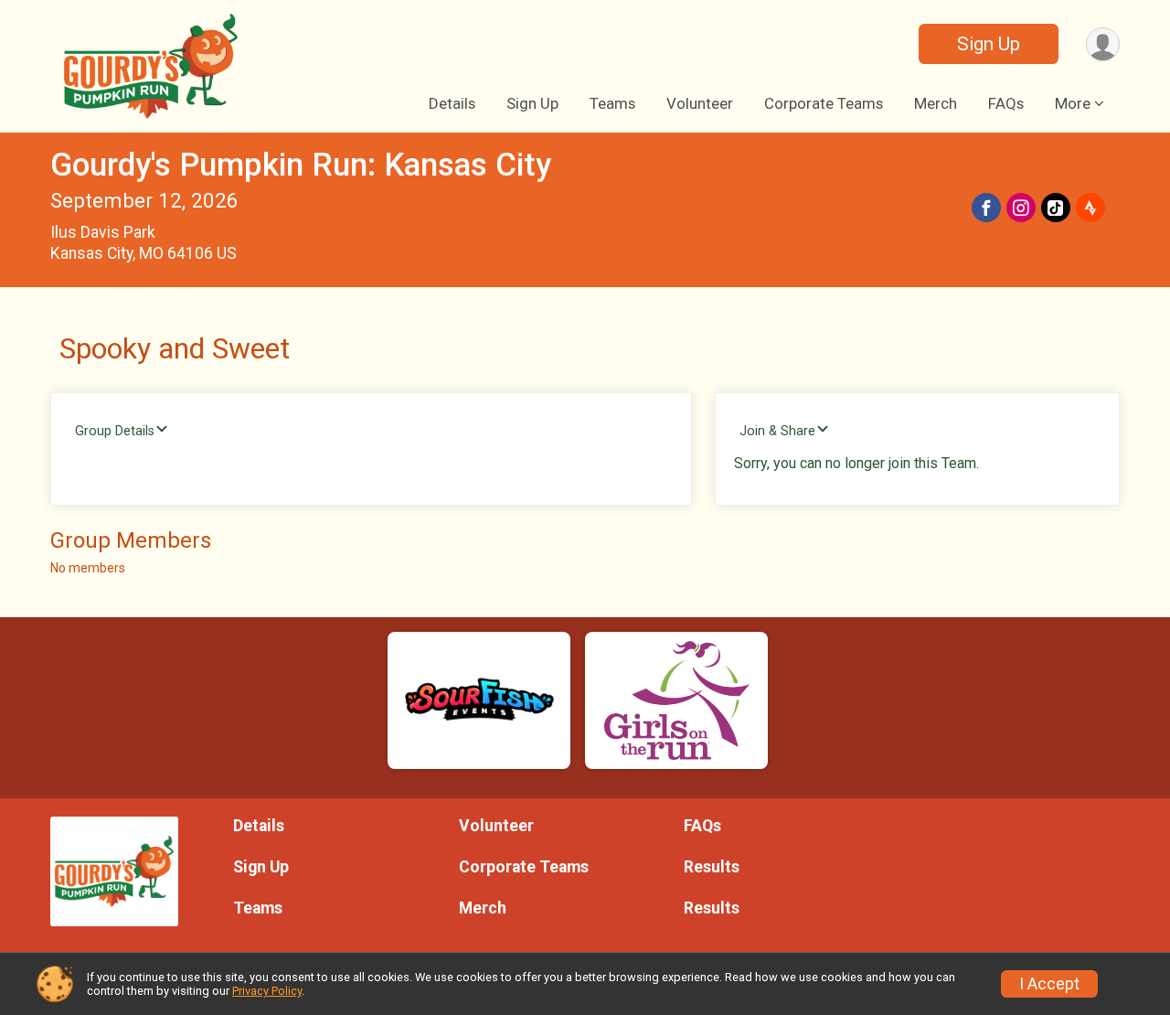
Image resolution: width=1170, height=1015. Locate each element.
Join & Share (777, 431)
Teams (612, 103)
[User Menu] (1103, 44)
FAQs (1006, 103)
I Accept (1049, 984)
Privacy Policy (267, 991)
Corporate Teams (823, 103)
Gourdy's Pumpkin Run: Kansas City (300, 165)
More (1072, 103)
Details (452, 103)
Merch (935, 103)
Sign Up (988, 44)
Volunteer (699, 103)
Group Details (114, 431)
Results (711, 867)
